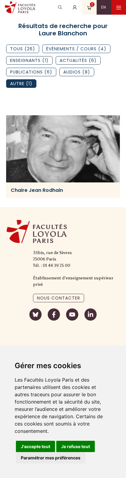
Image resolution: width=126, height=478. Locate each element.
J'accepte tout (35, 446)
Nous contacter (58, 298)
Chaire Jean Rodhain (37, 190)
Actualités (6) (78, 60)
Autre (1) (21, 84)
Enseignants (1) (29, 60)
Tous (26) (22, 49)
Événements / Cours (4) (76, 49)
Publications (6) (31, 72)
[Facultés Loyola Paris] (20, 7)
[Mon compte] (74, 7)
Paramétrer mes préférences (50, 457)
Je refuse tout (75, 446)
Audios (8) (76, 72)
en (103, 7)
